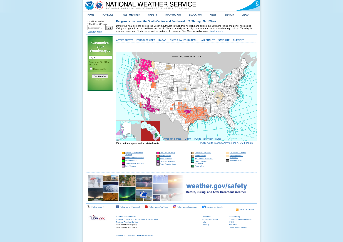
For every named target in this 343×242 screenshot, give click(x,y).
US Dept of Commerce (126, 216)
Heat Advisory (165, 156)
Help (204, 222)
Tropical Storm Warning (134, 158)
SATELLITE (224, 40)
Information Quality (210, 219)
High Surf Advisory (167, 161)
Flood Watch (200, 166)
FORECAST (109, 14)
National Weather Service (127, 222)
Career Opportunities (238, 227)
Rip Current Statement (204, 158)
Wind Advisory (200, 156)
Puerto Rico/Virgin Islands (207, 138)
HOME (91, 14)
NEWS (213, 14)
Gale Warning (130, 166)
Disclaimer (206, 216)
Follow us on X (97, 207)
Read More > (216, 31)
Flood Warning (131, 160)
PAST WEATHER (131, 14)
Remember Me (99, 69)
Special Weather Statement (236, 157)
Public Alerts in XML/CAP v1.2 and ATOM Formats (226, 143)
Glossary (205, 224)
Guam (188, 138)
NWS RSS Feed (246, 210)
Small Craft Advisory (168, 164)
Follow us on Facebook (129, 207)
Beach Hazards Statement (201, 162)
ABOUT (246, 14)
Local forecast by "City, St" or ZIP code (97, 22)
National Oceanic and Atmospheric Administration (137, 219)
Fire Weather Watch (238, 153)
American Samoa (172, 138)
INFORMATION (172, 14)
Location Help (95, 31)
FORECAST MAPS (145, 40)
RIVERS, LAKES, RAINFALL (184, 40)
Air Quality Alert (236, 160)
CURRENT (238, 40)
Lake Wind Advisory (203, 153)
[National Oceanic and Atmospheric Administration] (88, 5)
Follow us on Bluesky (214, 207)
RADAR (162, 40)
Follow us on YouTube (158, 207)
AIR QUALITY (208, 40)
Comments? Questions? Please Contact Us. (134, 235)
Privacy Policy (100, 80)
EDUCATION (195, 14)
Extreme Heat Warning (134, 163)
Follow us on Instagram (186, 207)
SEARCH (229, 14)
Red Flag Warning (167, 153)
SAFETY (152, 14)
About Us (233, 224)
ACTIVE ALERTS (124, 40)
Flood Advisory (166, 158)
